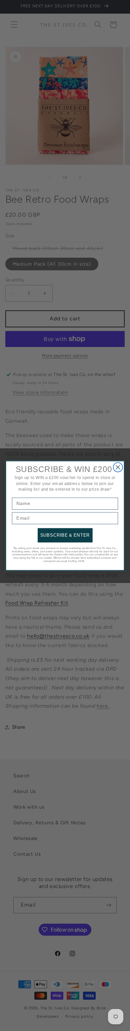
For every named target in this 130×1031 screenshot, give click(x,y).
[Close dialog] (118, 467)
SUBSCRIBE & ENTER (65, 535)
